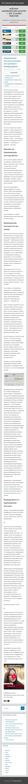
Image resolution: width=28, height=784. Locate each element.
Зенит (6, 772)
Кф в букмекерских (10, 731)
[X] (8, 701)
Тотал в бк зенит (9, 739)
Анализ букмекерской (10, 493)
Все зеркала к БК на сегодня (13, 3)
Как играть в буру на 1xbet (12, 727)
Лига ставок (8, 762)
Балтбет (7, 760)
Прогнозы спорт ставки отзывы (13, 733)
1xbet (6, 764)
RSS (20, 781)
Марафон (7, 766)
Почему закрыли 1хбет (11, 719)
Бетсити (7, 750)
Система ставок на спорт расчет (13, 729)
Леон (6, 752)
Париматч (8, 756)
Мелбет (7, 768)
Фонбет (7, 754)
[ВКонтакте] (4, 701)
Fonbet (7, 770)
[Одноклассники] (6, 701)
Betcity (7, 758)
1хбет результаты (10, 721)
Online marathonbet (10, 725)
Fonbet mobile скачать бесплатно (14, 723)
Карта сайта (16, 781)
